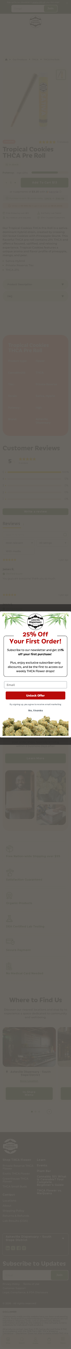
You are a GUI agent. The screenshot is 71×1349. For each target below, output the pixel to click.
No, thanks (35, 710)
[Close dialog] (66, 617)
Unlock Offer (35, 695)
